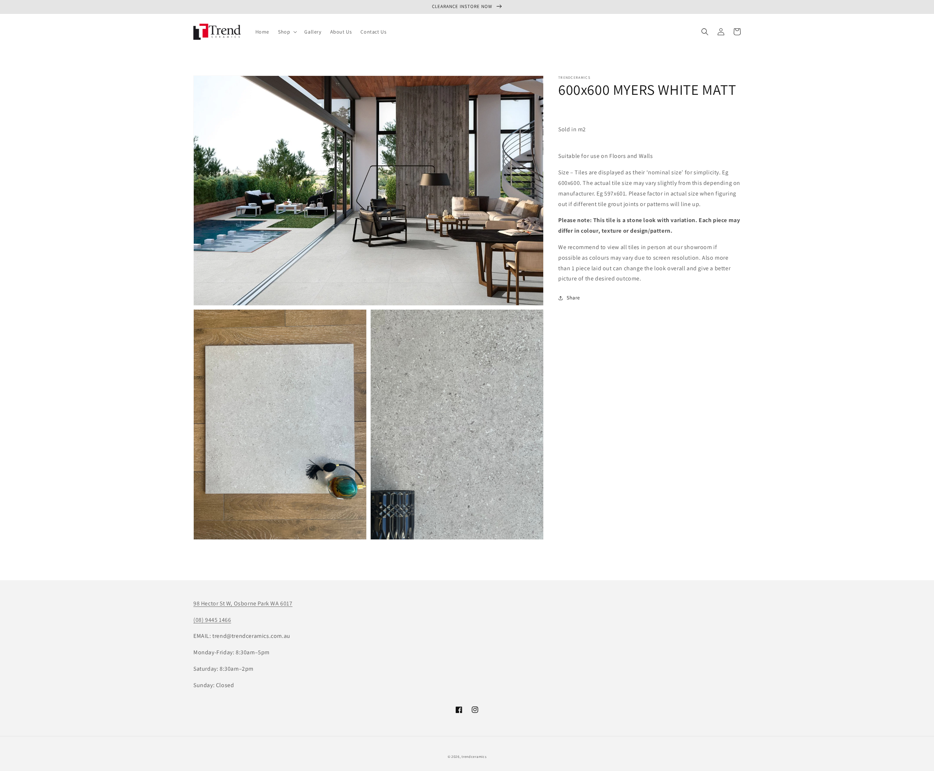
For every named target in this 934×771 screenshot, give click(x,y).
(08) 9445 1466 (212, 620)
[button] (287, 31)
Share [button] (573, 297)
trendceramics (474, 756)
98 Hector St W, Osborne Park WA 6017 (243, 603)
